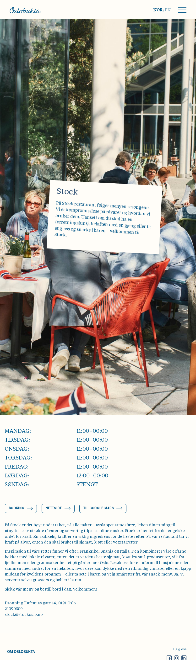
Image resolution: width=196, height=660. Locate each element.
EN (168, 10)
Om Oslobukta (21, 651)
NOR (158, 10)
